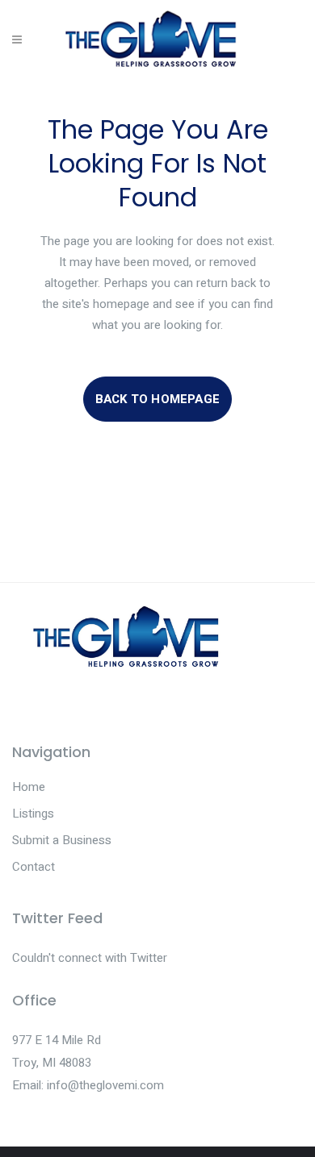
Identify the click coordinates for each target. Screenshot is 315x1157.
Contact (33, 866)
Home (28, 786)
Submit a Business (61, 840)
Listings (33, 813)
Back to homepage (157, 399)
